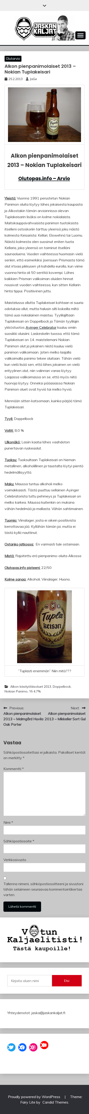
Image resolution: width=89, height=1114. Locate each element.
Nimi (8, 822)
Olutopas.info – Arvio (44, 178)
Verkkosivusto (14, 859)
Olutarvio (13, 58)
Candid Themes (55, 1102)
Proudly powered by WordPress (34, 1096)
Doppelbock (62, 687)
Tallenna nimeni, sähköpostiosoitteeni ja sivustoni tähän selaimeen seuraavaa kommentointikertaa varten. (43, 889)
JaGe (33, 79)
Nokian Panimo (16, 691)
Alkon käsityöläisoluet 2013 (30, 687)
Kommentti (13, 768)
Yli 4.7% (35, 691)
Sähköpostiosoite (18, 841)
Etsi (66, 981)
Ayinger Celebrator (41, 327)
